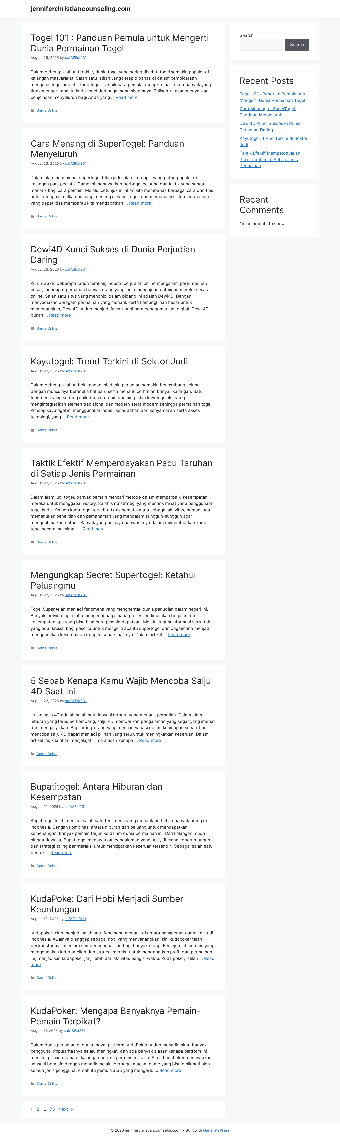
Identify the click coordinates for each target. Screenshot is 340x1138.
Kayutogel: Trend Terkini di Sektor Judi (109, 361)
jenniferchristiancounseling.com (81, 8)
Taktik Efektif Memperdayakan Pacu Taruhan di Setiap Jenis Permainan (122, 468)
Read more (127, 97)
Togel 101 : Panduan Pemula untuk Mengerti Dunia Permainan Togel (120, 42)
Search (247, 35)
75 (53, 1109)
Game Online (46, 110)
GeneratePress (216, 1130)
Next (65, 1109)
